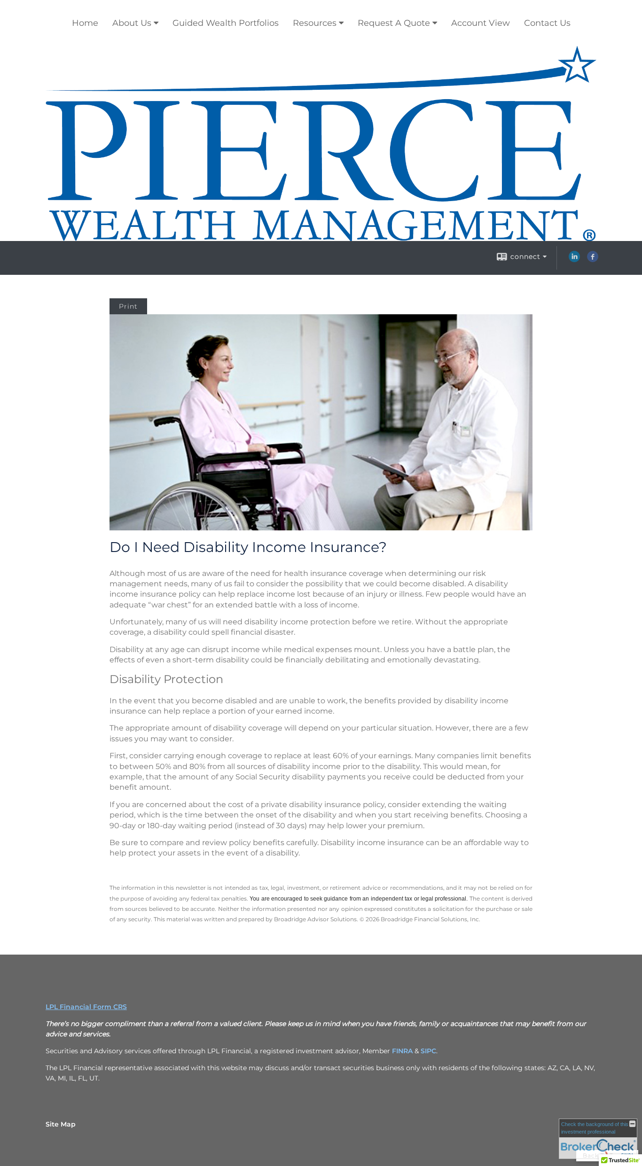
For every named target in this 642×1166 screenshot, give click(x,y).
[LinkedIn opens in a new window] (574, 260)
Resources (315, 23)
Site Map (61, 1124)
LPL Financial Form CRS (86, 1007)
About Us (131, 23)
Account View (480, 23)
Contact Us (547, 23)
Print (128, 306)
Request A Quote (394, 23)
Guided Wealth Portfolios (225, 23)
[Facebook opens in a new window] (592, 260)
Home (85, 23)
